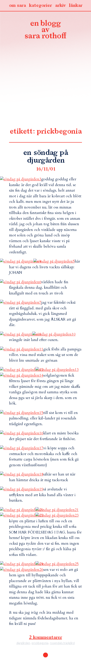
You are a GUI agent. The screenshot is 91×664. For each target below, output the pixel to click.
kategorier (40, 5)
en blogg (45, 30)
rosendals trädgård (62, 643)
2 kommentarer (45, 637)
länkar (75, 5)
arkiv (60, 5)
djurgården (23, 643)
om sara (17, 5)
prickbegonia (40, 643)
